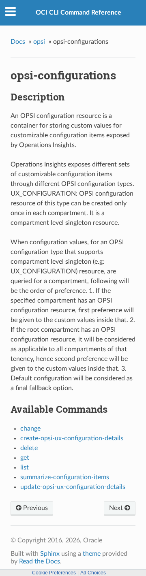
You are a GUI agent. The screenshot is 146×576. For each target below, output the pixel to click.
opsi (39, 41)
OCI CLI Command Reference (78, 12)
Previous (34, 508)
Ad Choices (93, 573)
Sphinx (50, 553)
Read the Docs (39, 561)
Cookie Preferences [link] (54, 573)
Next (117, 508)
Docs (18, 41)
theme (92, 553)
